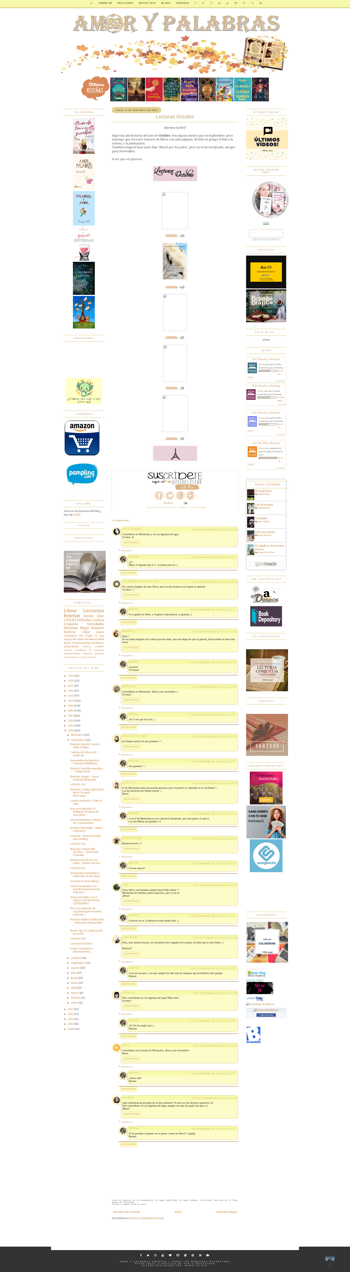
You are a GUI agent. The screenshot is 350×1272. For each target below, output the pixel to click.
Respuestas (127, 551)
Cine (100, 616)
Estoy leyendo (268, 484)
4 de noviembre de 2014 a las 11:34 (212, 662)
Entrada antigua (227, 1212)
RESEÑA (171, 236)
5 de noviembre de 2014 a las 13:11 (212, 1129)
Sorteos (182, 3)
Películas (84, 620)
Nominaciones (81, 642)
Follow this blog (266, 1015)
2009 (71, 1029)
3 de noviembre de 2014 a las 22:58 (214, 783)
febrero (76, 997)
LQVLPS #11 (77, 868)
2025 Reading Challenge (266, 359)
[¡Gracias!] (175, 489)
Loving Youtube (88, 657)
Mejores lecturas (93, 653)
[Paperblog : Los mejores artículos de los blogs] (255, 1000)
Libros (183, 507)
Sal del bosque (264, 504)
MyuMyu (128, 1097)
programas (71, 646)
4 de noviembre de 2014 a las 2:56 (215, 938)
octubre (76, 958)
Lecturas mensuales (161, 507)
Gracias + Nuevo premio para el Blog (85, 837)
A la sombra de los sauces (140, 581)
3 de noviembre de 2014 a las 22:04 (214, 631)
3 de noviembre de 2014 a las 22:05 (214, 687)
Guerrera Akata (265, 532)
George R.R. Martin (266, 552)
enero (75, 1002)
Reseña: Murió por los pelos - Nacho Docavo (85, 861)
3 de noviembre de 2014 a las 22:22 (214, 736)
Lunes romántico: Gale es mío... (86, 802)
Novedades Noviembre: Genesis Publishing (85, 762)
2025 (71, 675)
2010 (71, 1024)
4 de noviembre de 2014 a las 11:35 (212, 863)
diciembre (77, 735)
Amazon (97, 628)
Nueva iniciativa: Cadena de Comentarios (85, 821)
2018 (71, 710)
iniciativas (90, 639)
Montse (262, 364)
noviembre (78, 740)
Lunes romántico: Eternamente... (81, 950)
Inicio (178, 1212)
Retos (67, 642)
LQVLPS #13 (77, 784)
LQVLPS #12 (77, 844)
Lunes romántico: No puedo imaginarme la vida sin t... (85, 889)
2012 (71, 1014)
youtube (99, 646)
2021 (71, 695)
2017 (71, 715)
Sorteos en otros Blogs (84, 881)
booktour (98, 642)
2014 (71, 730)
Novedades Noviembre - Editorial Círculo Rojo (85, 874)
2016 (71, 720)
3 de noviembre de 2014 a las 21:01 (214, 529)
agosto (75, 967)
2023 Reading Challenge (266, 412)
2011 (71, 1019)
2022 (71, 690)
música (87, 646)
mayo (75, 982)
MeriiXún (128, 631)
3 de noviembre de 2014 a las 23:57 (214, 838)
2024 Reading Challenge (266, 385)
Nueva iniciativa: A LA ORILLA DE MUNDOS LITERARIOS (85, 900)
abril (74, 987)
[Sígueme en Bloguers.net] (253, 1042)
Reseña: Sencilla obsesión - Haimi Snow (86, 770)
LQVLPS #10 (77, 938)
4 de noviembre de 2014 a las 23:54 (214, 1098)
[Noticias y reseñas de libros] (260, 1004)
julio (74, 972)
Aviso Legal (145, 1264)
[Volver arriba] (329, 1261)
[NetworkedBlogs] (266, 1010)
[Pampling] (82, 493)
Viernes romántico (75, 650)
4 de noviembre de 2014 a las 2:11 (215, 885)
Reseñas (72, 615)
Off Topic (85, 635)
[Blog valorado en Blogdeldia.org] (256, 973)
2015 (71, 725)
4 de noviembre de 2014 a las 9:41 (215, 1046)
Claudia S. (129, 782)
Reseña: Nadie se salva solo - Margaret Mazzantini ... (87, 922)
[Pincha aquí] (84, 403)
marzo (75, 992)
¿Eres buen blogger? (255, 980)
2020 (71, 700)
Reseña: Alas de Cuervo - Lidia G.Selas (85, 746)
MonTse (134, 557)
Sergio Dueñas (264, 508)
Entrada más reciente (126, 1212)
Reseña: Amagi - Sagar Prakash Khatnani (84, 778)
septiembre (78, 963)
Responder (131, 542)
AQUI (77, 514)
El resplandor (263, 491)
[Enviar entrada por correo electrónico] (185, 503)
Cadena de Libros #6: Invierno (83, 754)
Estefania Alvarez (134, 736)
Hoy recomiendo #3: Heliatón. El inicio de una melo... (84, 811)
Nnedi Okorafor (264, 535)
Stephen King (263, 494)
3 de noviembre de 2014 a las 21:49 (214, 582)
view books (280, 381)
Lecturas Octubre (81, 943)
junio (74, 978)
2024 (71, 680)
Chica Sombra (131, 529)
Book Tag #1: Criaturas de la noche (86, 932)
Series (89, 616)
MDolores (129, 686)
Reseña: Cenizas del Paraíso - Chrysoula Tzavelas (84, 852)
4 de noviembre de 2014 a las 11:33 (212, 557)
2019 (71, 705)
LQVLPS (70, 620)
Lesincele (128, 992)
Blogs (84, 628)
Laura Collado (264, 521)
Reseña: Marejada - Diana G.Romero (86, 829)
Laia (125, 884)
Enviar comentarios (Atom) (146, 1218)
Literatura (197, 507)
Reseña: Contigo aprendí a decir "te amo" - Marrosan (87, 792)
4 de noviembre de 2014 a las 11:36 (212, 1021)
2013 (71, 1009)
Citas (86, 632)
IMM (101, 639)
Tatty (126, 1045)
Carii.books (130, 937)
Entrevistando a (72, 657)
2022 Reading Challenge (266, 443)
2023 (71, 685)
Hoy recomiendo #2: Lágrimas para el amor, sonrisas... (86, 911)
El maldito (261, 518)
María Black (196, 1266)
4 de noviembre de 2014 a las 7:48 (215, 993)
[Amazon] (82, 455)
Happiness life (132, 838)
